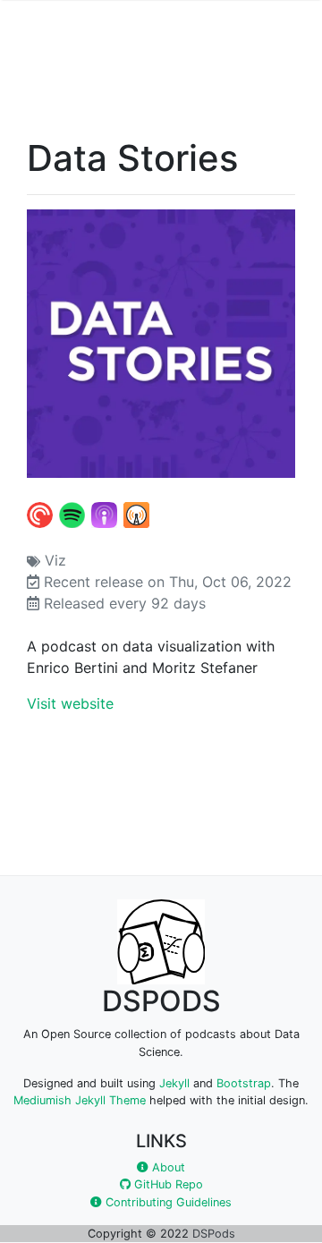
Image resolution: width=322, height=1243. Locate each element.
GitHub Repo (167, 1184)
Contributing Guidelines (167, 1202)
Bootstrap (243, 1083)
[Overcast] (137, 514)
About (166, 1167)
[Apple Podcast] (105, 514)
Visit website (70, 703)
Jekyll (174, 1083)
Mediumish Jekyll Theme (79, 1100)
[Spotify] (73, 514)
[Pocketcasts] (41, 514)
